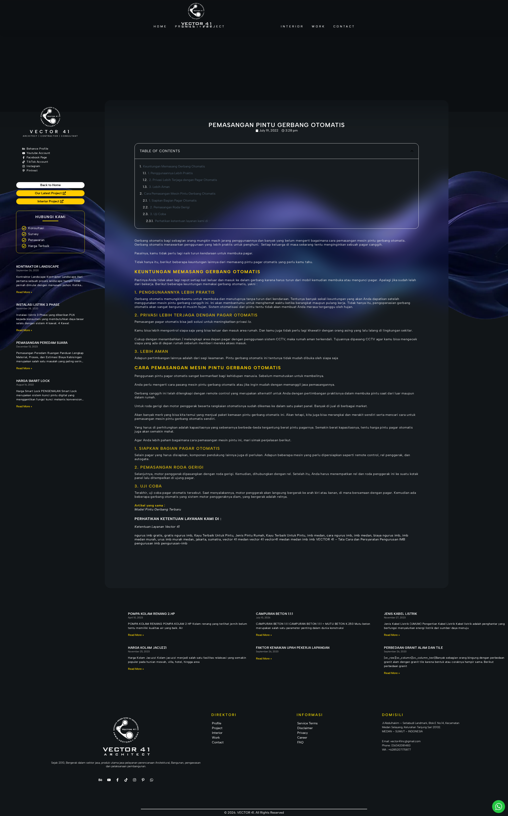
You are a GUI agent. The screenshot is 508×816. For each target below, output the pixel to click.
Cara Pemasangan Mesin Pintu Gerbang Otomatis (180, 193)
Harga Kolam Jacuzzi (147, 648)
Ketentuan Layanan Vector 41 (157, 527)
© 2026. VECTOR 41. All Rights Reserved (254, 812)
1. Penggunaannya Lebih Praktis (170, 173)
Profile (216, 723)
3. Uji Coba (158, 214)
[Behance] (100, 780)
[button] (412, 151)
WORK (318, 26)
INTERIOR (292, 26)
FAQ (300, 742)
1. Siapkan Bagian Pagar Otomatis (173, 200)
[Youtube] (109, 780)
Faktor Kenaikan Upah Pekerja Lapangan (293, 648)
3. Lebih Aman (159, 187)
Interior (217, 733)
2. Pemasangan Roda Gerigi (170, 207)
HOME (160, 26)
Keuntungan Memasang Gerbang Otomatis (174, 166)
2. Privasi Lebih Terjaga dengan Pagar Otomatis (183, 180)
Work (216, 737)
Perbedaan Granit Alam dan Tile (413, 648)
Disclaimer (305, 728)
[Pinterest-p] (143, 780)
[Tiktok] (126, 780)
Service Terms (307, 723)
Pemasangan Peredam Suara (42, 343)
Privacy (302, 733)
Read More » (24, 292)
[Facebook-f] (117, 780)
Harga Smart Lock (33, 381)
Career (302, 737)
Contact (218, 742)
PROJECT (214, 26)
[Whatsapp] (151, 780)
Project (217, 728)
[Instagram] (134, 780)
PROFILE (185, 26)
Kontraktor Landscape (37, 266)
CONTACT (344, 26)
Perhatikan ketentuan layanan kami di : (182, 221)
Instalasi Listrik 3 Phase (38, 305)
